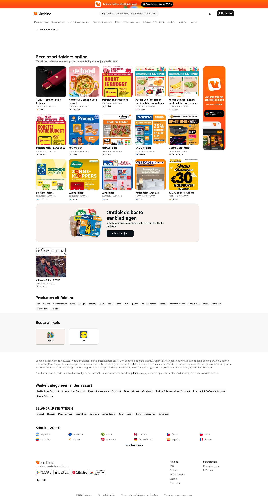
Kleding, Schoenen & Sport (127, 22)
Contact (174, 470)
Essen (129, 414)
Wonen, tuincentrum (102, 22)
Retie (121, 414)
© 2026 (83, 495)
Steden (194, 22)
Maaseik (51, 414)
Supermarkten (58, 22)
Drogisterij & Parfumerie (154, 22)
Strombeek (164, 414)
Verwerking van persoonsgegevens (178, 495)
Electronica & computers (79, 22)
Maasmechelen (65, 414)
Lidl (132, 364)
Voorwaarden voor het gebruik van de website (139, 495)
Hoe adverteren (211, 466)
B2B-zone (208, 470)
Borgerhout (81, 414)
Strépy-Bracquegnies (145, 414)
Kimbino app (139, 373)
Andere (171, 22)
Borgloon (94, 414)
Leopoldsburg (108, 414)
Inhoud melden (177, 474)
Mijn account (227, 13)
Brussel (40, 414)
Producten (182, 22)
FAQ (172, 466)
